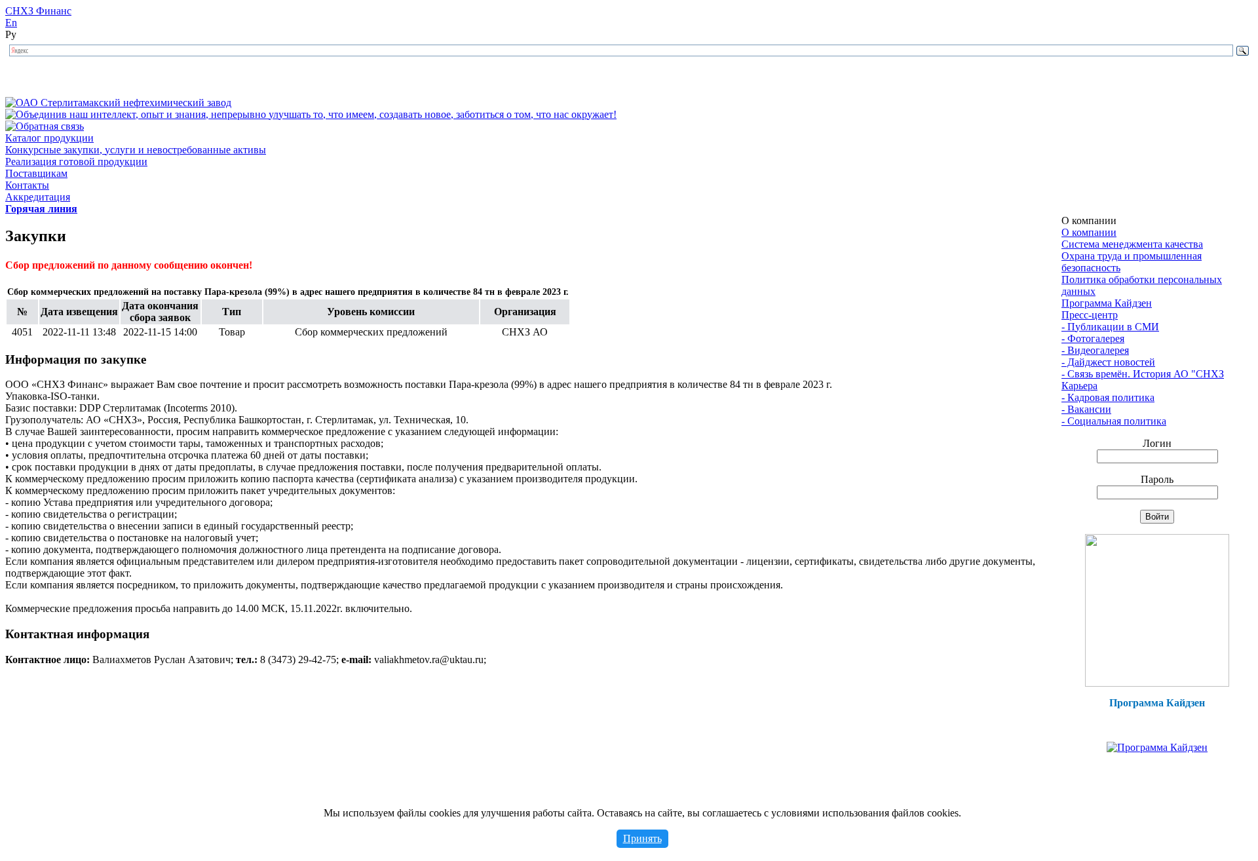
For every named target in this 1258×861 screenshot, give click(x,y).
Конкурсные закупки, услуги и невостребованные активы (135, 149)
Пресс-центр (1089, 314)
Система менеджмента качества (1132, 244)
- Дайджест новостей (1108, 362)
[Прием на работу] (1157, 683)
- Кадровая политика (1107, 397)
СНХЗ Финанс (38, 10)
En (11, 22)
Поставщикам (36, 173)
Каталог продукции (49, 138)
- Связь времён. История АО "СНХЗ (1142, 373)
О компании (1088, 232)
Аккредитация (37, 196)
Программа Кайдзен (1106, 303)
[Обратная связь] (44, 126)
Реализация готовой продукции (76, 161)
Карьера (1079, 385)
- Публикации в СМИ (1110, 326)
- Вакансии (1086, 409)
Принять (642, 838)
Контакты (27, 185)
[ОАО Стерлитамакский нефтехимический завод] (118, 102)
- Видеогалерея (1095, 350)
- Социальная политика (1113, 421)
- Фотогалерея (1092, 338)
